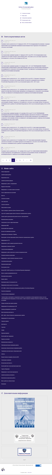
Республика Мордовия (26, 8)
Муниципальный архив (6, 264)
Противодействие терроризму (7, 336)
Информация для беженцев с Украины (9, 234)
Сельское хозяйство (5, 204)
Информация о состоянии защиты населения (10, 189)
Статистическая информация (7, 249)
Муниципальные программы (7, 219)
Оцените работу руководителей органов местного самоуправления (14, 216)
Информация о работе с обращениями (9, 183)
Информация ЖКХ (5, 225)
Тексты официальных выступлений (8, 192)
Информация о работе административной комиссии (11, 243)
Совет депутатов (4, 201)
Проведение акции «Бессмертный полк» (9, 282)
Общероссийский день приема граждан (9, 303)
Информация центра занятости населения (9, 285)
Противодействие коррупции (7, 228)
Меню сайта (24, 15)
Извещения (3, 383)
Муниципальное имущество (7, 342)
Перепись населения (5, 339)
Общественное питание (6, 207)
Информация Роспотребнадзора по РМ (9, 306)
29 (30, 160)
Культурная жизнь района (6, 276)
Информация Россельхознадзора (7, 318)
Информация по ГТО (5, 240)
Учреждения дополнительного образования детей (11, 351)
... (26, 160)
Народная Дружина (5, 333)
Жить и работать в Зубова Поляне (8, 380)
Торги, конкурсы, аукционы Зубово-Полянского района (12, 210)
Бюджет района (4, 279)
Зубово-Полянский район (26, 7)
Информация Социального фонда (8, 246)
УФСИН (2, 330)
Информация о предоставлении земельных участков (11, 258)
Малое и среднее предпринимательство (9, 273)
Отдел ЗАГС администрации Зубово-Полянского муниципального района (16, 213)
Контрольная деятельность (6, 363)
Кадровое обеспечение (5, 186)
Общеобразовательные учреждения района (10, 345)
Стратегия (3, 327)
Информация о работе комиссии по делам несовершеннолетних (14, 252)
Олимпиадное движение (6, 360)
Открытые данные (5, 321)
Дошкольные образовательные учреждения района (11, 348)
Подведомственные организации (8, 255)
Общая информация (5, 171)
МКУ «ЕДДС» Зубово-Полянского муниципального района (13, 315)
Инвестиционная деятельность (7, 312)
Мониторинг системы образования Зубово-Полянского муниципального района (17, 237)
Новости (3, 195)
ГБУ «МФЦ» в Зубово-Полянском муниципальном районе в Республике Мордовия (17, 288)
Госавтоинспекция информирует (8, 294)
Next (50, 473)
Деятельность (4, 324)
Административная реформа (7, 180)
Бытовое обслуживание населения (8, 231)
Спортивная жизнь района (6, 261)
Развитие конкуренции (6, 291)
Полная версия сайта (26, 20)
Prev (2, 473)
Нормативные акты (5, 177)
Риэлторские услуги (5, 267)
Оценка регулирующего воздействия (8, 309)
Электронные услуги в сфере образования (9, 222)
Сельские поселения (26, 13)
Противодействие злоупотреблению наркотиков (11, 366)
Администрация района (6, 174)
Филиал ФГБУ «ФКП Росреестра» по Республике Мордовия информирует (15, 270)
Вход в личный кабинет (27, 22)
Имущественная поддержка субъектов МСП (10, 357)
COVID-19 (3, 354)
